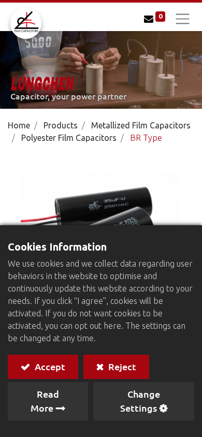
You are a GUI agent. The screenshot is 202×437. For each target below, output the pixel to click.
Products (61, 125)
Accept (49, 366)
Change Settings (140, 401)
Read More (45, 401)
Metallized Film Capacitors (141, 125)
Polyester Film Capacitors (69, 137)
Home (19, 125)
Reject (121, 366)
